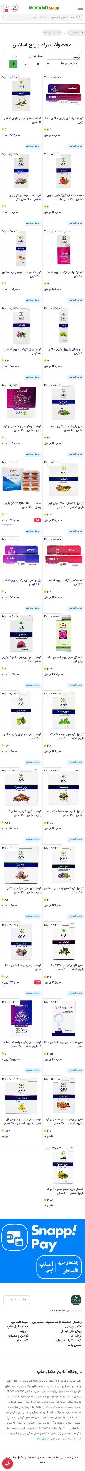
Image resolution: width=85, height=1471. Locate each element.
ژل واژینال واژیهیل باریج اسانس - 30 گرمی (65, 351)
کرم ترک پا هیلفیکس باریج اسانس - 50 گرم (64, 274)
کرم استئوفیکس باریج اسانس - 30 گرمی (64, 120)
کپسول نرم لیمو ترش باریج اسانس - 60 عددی (22, 736)
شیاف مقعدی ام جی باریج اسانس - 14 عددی (21, 120)
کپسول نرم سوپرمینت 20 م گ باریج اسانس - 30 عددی (67, 736)
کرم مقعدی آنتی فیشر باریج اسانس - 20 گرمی (21, 274)
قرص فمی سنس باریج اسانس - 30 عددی (64, 1044)
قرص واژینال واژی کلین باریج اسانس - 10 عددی (67, 428)
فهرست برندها (52, 33)
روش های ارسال (71, 1331)
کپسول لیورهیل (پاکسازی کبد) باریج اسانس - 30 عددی (24, 890)
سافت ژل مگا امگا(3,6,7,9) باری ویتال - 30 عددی (23, 505)
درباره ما (76, 1335)
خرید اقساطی (19, 1322)
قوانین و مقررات (18, 1335)
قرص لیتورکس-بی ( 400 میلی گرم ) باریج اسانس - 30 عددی (65, 1122)
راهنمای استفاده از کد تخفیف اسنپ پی (57, 1322)
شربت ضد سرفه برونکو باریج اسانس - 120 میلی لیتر (25, 197)
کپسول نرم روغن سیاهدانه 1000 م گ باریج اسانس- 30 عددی (22, 1044)
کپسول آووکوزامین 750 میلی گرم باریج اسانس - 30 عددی (22, 428)
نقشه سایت (20, 1340)
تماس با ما (75, 1345)
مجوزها (23, 1331)
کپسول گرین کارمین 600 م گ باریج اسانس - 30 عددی (24, 813)
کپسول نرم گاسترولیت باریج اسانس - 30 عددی (64, 890)
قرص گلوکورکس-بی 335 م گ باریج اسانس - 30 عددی (66, 967)
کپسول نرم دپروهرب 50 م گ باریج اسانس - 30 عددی (21, 659)
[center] (79, 17)
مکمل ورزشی (73, 1326)
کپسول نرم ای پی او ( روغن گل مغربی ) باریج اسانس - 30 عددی (22, 1122)
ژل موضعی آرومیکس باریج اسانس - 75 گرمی (21, 582)
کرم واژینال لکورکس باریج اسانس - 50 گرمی (21, 351)
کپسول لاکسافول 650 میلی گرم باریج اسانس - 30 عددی (66, 505)
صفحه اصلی (76, 33)
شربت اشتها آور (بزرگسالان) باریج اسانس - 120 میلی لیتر (65, 197)
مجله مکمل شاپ (17, 1326)
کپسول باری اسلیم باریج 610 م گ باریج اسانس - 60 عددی (65, 1191)
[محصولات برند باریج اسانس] (76, 1299)
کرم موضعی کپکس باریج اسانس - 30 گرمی (64, 582)
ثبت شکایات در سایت (68, 1340)
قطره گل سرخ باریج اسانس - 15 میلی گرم (66, 659)
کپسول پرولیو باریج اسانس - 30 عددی (23, 967)
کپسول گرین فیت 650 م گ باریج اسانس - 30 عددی (65, 813)
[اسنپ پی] (42, 1251)
